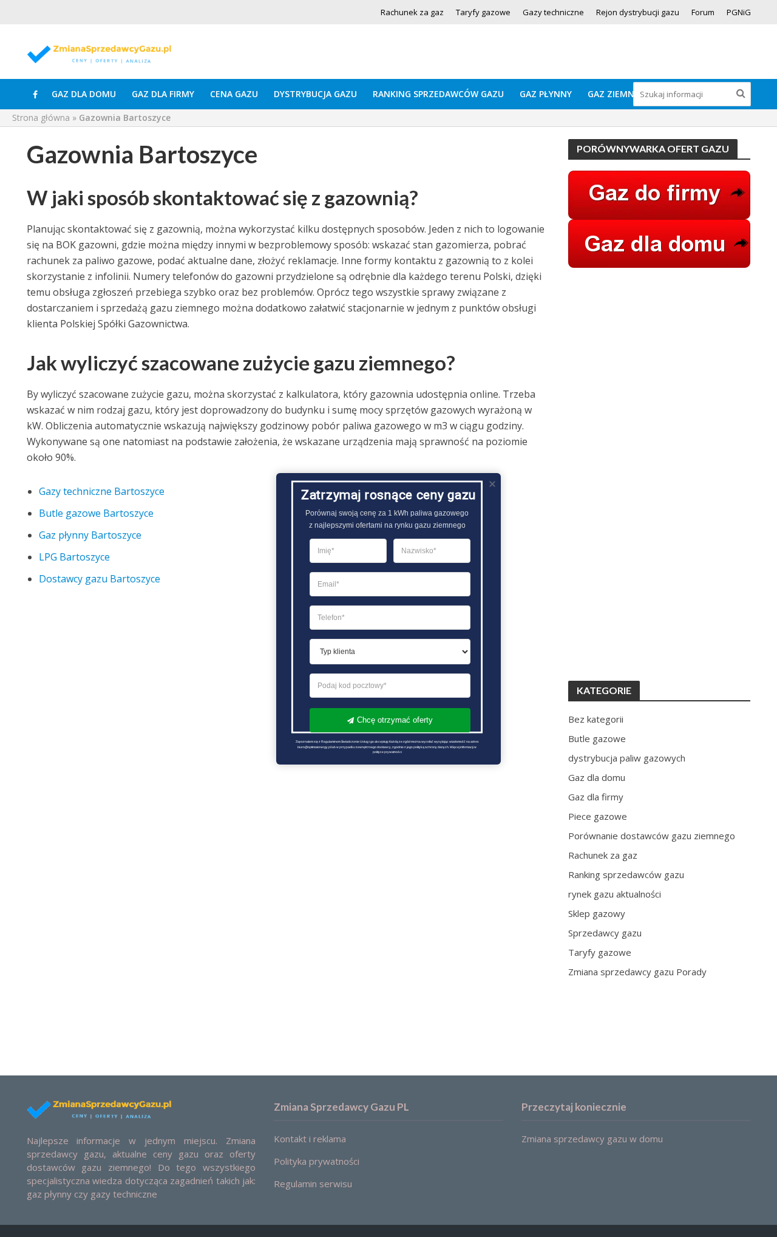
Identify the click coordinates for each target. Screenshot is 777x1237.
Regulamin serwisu (313, 1183)
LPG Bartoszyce (74, 557)
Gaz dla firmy (163, 94)
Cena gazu (234, 94)
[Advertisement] (659, 474)
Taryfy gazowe (483, 12)
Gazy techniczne (553, 12)
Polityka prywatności (316, 1161)
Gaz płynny (546, 94)
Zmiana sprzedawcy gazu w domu (592, 1139)
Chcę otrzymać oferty (395, 719)
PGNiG (739, 12)
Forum (702, 12)
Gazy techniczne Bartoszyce (102, 491)
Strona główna (41, 117)
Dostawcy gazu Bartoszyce (99, 578)
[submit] (741, 93)
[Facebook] (35, 94)
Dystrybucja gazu (315, 94)
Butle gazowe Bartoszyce (96, 513)
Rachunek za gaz (412, 12)
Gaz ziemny (613, 94)
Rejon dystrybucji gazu (637, 12)
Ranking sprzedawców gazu (438, 94)
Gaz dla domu (84, 94)
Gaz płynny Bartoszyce (90, 535)
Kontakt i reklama (310, 1139)
